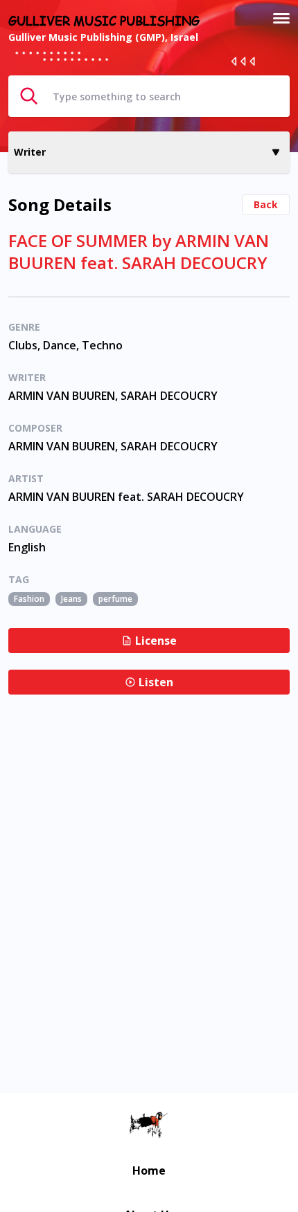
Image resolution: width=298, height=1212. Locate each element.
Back (266, 204)
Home (149, 1170)
